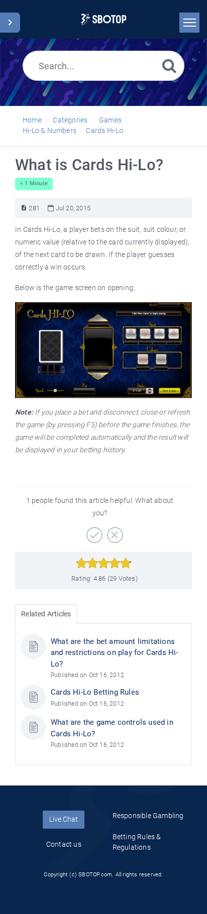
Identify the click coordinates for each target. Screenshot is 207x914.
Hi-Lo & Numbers (49, 130)
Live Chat (63, 819)
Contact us (63, 844)
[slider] (104, 563)
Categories (70, 120)
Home (32, 120)
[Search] (169, 65)
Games (110, 120)
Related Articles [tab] (46, 614)
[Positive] (93, 531)
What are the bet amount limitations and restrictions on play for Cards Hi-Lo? (114, 653)
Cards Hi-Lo (104, 130)
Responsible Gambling (148, 816)
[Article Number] (24, 208)
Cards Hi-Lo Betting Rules (95, 692)
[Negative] (114, 531)
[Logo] (103, 19)
